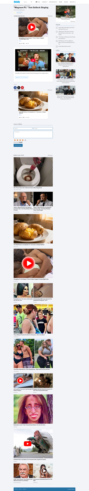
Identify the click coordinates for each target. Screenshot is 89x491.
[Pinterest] (22, 87)
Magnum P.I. (18, 77)
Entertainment (52, 2)
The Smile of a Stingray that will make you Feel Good (67, 37)
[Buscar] (31, 2)
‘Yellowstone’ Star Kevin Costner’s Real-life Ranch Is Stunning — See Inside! (66, 33)
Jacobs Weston (20, 12)
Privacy (16, 489)
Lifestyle (44, 2)
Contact (24, 489)
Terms (20, 489)
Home (38, 2)
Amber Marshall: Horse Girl (65, 46)
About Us (72, 2)
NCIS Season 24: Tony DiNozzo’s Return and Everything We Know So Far (67, 42)
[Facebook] (15, 87)
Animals (66, 2)
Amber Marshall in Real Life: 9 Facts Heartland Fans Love (66, 28)
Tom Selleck (25, 77)
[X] (18, 87)
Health (60, 2)
